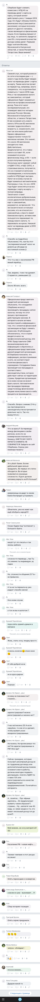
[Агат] (4, 904)
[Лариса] (4, 257)
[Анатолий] (4, 967)
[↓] (33, 56)
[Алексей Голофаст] (4, 297)
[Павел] (4, 490)
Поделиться (8, 58)
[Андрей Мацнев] (4, 426)
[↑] (29, 56)
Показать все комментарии (20, 552)
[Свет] (4, 638)
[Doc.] (4, 842)
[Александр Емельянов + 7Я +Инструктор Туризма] (4, 890)
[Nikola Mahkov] (4, 945)
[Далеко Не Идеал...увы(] (4, 693)
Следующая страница (20, 993)
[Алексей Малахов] (4, 461)
